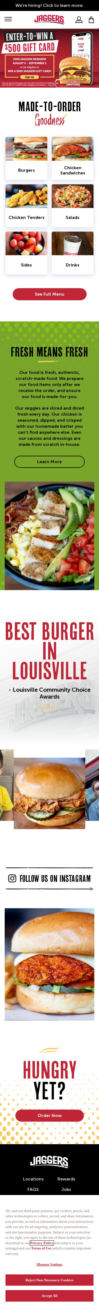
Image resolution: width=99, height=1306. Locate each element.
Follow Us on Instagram (55, 878)
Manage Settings (50, 1264)
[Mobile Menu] (8, 19)
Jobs (66, 1189)
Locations (33, 1179)
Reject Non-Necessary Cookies (49, 1280)
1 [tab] (47, 86)
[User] (78, 19)
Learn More (49, 461)
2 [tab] (52, 86)
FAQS (33, 1189)
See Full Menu (49, 294)
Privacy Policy (41, 1243)
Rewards (66, 1179)
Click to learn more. (63, 5)
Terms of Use (41, 1248)
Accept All (49, 1296)
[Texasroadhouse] (49, 1162)
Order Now (50, 1115)
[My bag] (91, 19)
